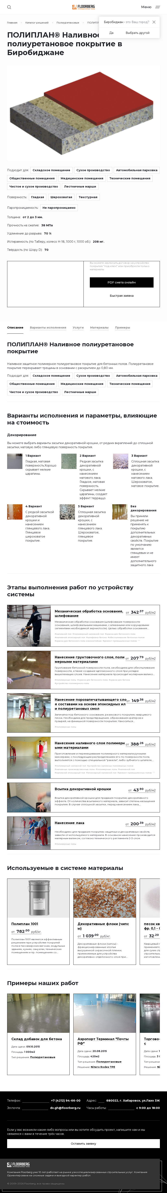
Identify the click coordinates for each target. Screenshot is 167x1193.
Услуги (78, 327)
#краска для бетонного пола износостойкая (78, 641)
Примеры (122, 327)
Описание (15, 327)
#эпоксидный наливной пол (101, 772)
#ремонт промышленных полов (120, 641)
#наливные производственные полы (75, 769)
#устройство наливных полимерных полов (110, 765)
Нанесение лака (69, 823)
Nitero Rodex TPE (103, 1067)
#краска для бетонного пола (120, 634)
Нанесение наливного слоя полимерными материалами (90, 745)
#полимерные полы (65, 680)
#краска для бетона (119, 680)
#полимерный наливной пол (88, 634)
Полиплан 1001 (24, 924)
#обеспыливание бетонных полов (126, 637)
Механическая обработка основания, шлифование (89, 613)
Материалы (99, 327)
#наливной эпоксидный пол (70, 637)
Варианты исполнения (48, 327)
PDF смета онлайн (122, 282)
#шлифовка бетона (96, 637)
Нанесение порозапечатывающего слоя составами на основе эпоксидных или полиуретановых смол (90, 704)
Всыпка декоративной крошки (83, 789)
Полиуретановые (42, 1057)
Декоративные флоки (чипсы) (103, 926)
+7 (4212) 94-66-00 (65, 1100)
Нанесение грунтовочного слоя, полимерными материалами (89, 659)
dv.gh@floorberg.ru (65, 1108)
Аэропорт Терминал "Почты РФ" (103, 1041)
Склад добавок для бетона (36, 1039)
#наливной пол (63, 634)
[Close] (154, 22)
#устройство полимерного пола (72, 683)
